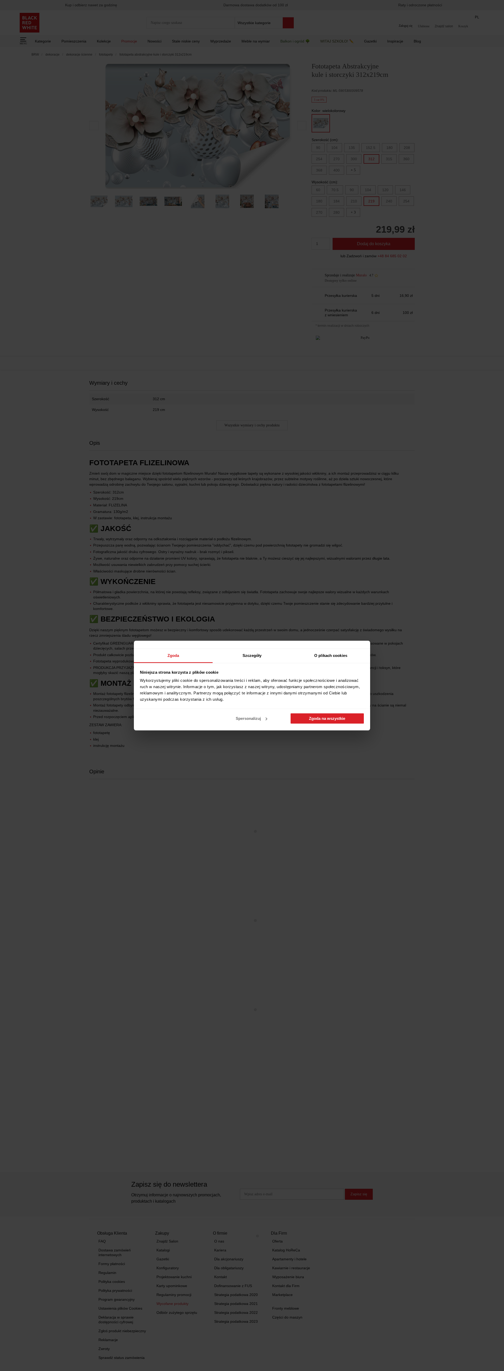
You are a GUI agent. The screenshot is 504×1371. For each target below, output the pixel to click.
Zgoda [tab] (173, 655)
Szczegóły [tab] (252, 655)
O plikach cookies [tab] (330, 655)
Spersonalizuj (248, 718)
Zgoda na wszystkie (327, 718)
